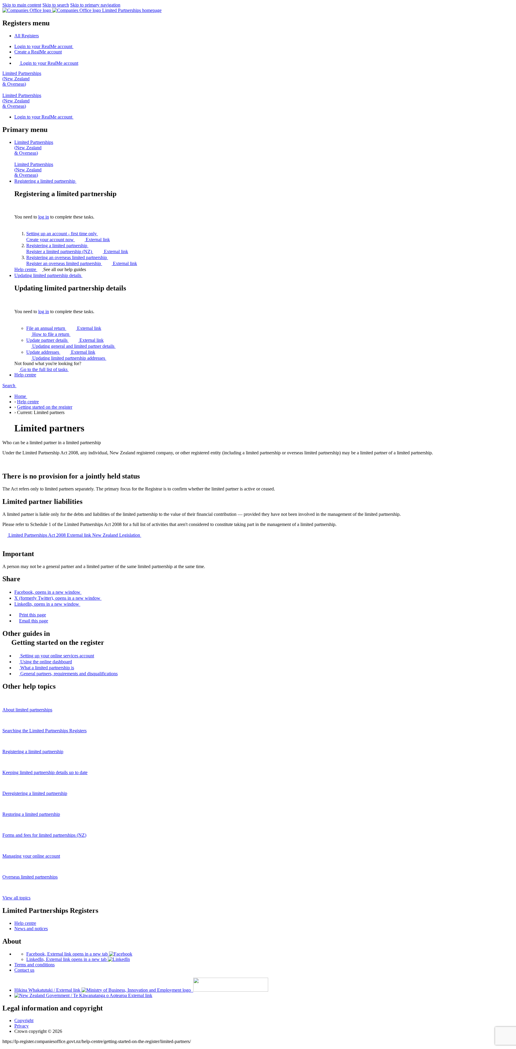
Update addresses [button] (60, 352)
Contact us (24, 970)
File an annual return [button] (63, 328)
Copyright (23, 1020)
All (26, 35)
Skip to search (55, 4)
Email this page (33, 620)
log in (43, 216)
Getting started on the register (44, 407)
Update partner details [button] (65, 340)
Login (43, 46)
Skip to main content (21, 4)
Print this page (32, 614)
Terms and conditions (34, 964)
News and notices (31, 928)
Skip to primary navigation (95, 4)
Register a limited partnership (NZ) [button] (77, 251)
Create (38, 51)
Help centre (25, 269)
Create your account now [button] (68, 239)
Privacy (21, 1025)
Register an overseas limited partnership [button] (81, 263)
